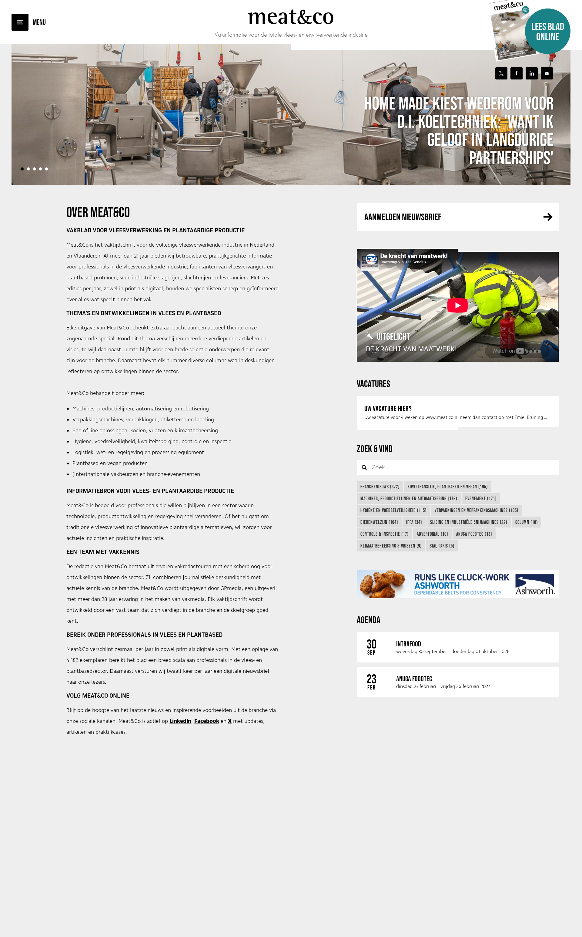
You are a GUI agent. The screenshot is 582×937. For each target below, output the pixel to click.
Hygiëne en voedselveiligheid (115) (393, 510)
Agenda (368, 619)
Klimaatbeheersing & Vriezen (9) (391, 545)
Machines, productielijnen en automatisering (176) (408, 498)
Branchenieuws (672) (380, 486)
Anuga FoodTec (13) (474, 534)
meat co (291, 16)
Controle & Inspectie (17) (384, 534)
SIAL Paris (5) (442, 545)
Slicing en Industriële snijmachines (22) (468, 522)
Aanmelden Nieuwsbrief (402, 216)
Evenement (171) (481, 498)
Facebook (206, 721)
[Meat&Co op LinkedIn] (532, 73)
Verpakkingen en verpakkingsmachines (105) (476, 510)
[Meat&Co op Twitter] (501, 73)
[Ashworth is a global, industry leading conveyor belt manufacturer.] (458, 584)
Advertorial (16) (432, 534)
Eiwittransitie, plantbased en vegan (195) (448, 486)
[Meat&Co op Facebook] (516, 73)
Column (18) (526, 522)
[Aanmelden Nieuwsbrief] (547, 73)
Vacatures (373, 383)
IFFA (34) (414, 522)
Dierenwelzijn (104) (379, 522)
